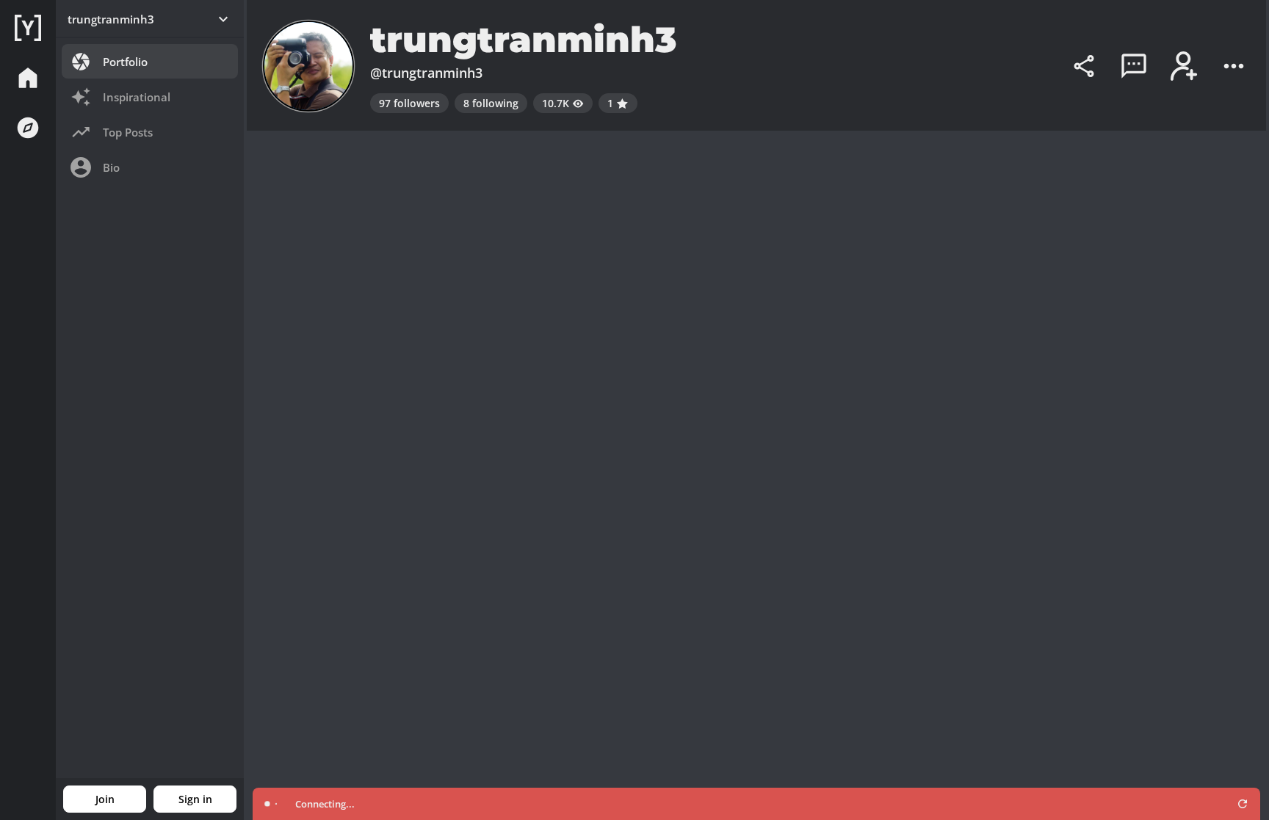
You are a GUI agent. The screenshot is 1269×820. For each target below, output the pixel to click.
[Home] (28, 28)
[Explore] (28, 128)
